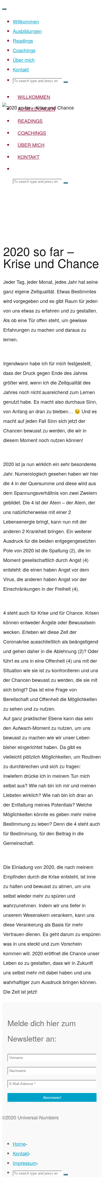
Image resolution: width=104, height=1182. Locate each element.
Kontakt (21, 1153)
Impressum (25, 1162)
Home (19, 1143)
